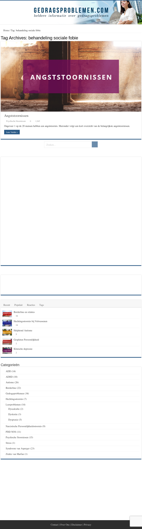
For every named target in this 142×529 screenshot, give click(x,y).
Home (6, 30)
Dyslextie (12, 414)
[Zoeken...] (95, 144)
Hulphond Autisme (23, 330)
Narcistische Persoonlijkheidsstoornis (24, 426)
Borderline (11, 387)
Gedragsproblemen (15, 393)
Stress (8, 442)
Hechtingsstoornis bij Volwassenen (30, 321)
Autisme (10, 382)
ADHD (9, 376)
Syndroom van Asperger (18, 448)
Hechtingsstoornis (14, 399)
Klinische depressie (23, 348)
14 (17, 325)
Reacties (31, 305)
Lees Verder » (12, 132)
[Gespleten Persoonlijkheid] (7, 341)
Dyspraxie (13, 419)
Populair (18, 305)
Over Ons (64, 524)
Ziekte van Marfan (15, 454)
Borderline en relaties (24, 312)
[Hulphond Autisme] (7, 332)
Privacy (87, 524)
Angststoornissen (16, 115)
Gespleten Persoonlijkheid (26, 339)
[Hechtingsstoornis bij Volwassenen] (7, 323)
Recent (6, 305)
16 (17, 315)
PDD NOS (11, 431)
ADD (8, 371)
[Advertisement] (28, 211)
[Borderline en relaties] (7, 313)
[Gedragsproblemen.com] (71, 12)
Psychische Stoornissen (16, 121)
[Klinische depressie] (7, 350)
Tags (41, 305)
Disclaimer (76, 524)
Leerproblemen (13, 404)
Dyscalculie (14, 408)
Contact (54, 524)
